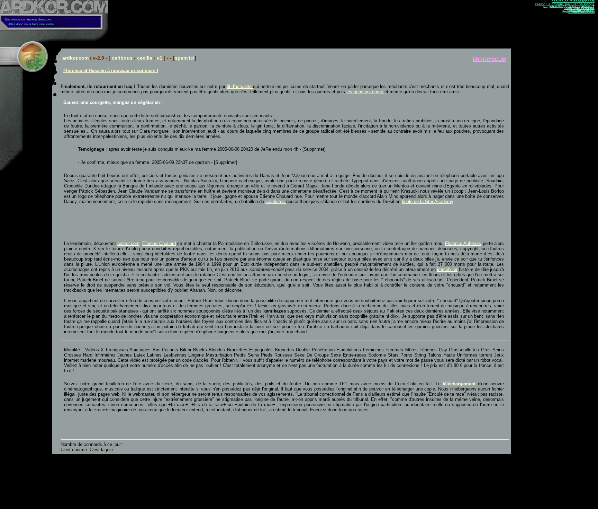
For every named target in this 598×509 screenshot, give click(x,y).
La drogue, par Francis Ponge (570, 4)
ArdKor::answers (581, 12)
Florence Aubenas (463, 243)
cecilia (144, 58)
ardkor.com (75, 58)
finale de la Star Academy (427, 201)
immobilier (447, 269)
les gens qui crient (365, 91)
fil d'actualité (240, 86)
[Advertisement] (145, 222)
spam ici (184, 58)
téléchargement (459, 383)
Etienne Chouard (158, 243)
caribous (122, 58)
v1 (159, 58)
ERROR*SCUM (489, 59)
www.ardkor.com (39, 19)
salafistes (275, 201)
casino (540, 4)
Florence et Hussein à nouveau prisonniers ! (110, 70)
